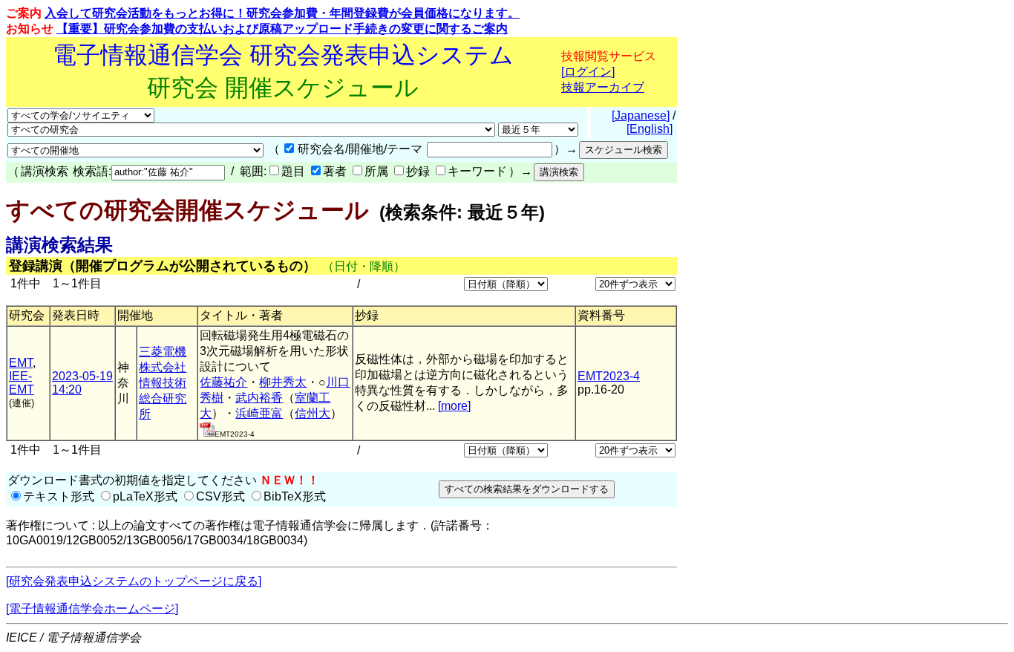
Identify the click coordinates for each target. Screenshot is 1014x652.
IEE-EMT (21, 383)
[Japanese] (641, 115)
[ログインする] (207, 432)
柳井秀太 (283, 382)
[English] (650, 129)
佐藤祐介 (223, 382)
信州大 (312, 413)
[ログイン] (588, 71)
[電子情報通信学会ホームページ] (92, 608)
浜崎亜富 (259, 413)
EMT (21, 362)
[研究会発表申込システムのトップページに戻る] (133, 581)
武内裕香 (259, 397)
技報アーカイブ (602, 87)
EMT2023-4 (609, 376)
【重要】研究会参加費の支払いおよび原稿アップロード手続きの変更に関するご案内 (282, 28)
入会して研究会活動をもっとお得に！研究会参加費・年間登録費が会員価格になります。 (282, 13)
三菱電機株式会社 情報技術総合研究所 (162, 382)
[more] (454, 406)
